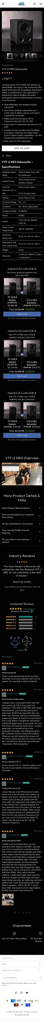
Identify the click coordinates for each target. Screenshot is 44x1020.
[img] (7, 675)
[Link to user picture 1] (8, 912)
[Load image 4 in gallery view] (28, 56)
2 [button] (19, 925)
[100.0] (15, 653)
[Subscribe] (40, 990)
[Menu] (3, 4)
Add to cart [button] (22, 314)
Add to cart (22, 148)
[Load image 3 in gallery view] (22, 56)
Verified (20, 662)
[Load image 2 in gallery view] (16, 56)
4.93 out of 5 (28, 621)
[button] (34, 4)
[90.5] (27, 653)
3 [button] (22, 925)
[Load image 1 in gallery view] (9, 56)
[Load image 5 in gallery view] (34, 56)
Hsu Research (7, 65)
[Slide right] (41, 56)
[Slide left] (3, 56)
